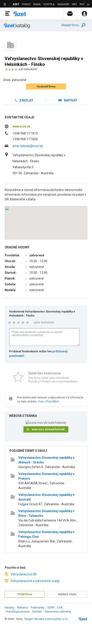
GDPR (50, 607)
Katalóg (9, 607)
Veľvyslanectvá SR (23, 574)
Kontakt (37, 611)
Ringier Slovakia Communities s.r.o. (46, 619)
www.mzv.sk (21, 126)
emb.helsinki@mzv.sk (28, 146)
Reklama (22, 607)
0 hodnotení (29, 69)
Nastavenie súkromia (58, 611)
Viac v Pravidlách (48, 401)
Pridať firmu (24, 594)
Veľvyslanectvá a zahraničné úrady (35, 581)
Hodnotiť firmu (46, 86)
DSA (59, 607)
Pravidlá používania (17, 611)
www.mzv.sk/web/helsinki (48, 429)
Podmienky (37, 607)
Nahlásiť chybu (67, 594)
